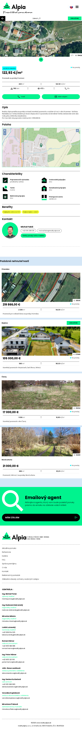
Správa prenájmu (9, 564)
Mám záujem (12, 517)
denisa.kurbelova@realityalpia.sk (15, 687)
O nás (4, 567)
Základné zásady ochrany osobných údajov (20, 579)
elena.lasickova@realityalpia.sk (14, 673)
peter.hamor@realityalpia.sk (13, 662)
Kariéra (5, 556)
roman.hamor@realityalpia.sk (13, 648)
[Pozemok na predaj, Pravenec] (21, 9)
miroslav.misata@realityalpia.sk (14, 621)
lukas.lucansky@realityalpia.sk (13, 635)
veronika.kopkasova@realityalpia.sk (16, 698)
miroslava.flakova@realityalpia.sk (15, 709)
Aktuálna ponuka (9, 548)
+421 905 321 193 (8, 659)
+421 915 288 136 (28, 231)
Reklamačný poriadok (11, 575)
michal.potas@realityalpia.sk (13, 599)
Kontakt (5, 571)
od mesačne (9, 68)
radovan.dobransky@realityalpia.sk (15, 610)
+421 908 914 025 (8, 632)
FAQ (3, 560)
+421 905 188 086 (8, 646)
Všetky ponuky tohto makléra (33, 236)
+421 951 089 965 (8, 684)
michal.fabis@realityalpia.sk (49, 231)
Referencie (6, 552)
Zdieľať (35, 18)
